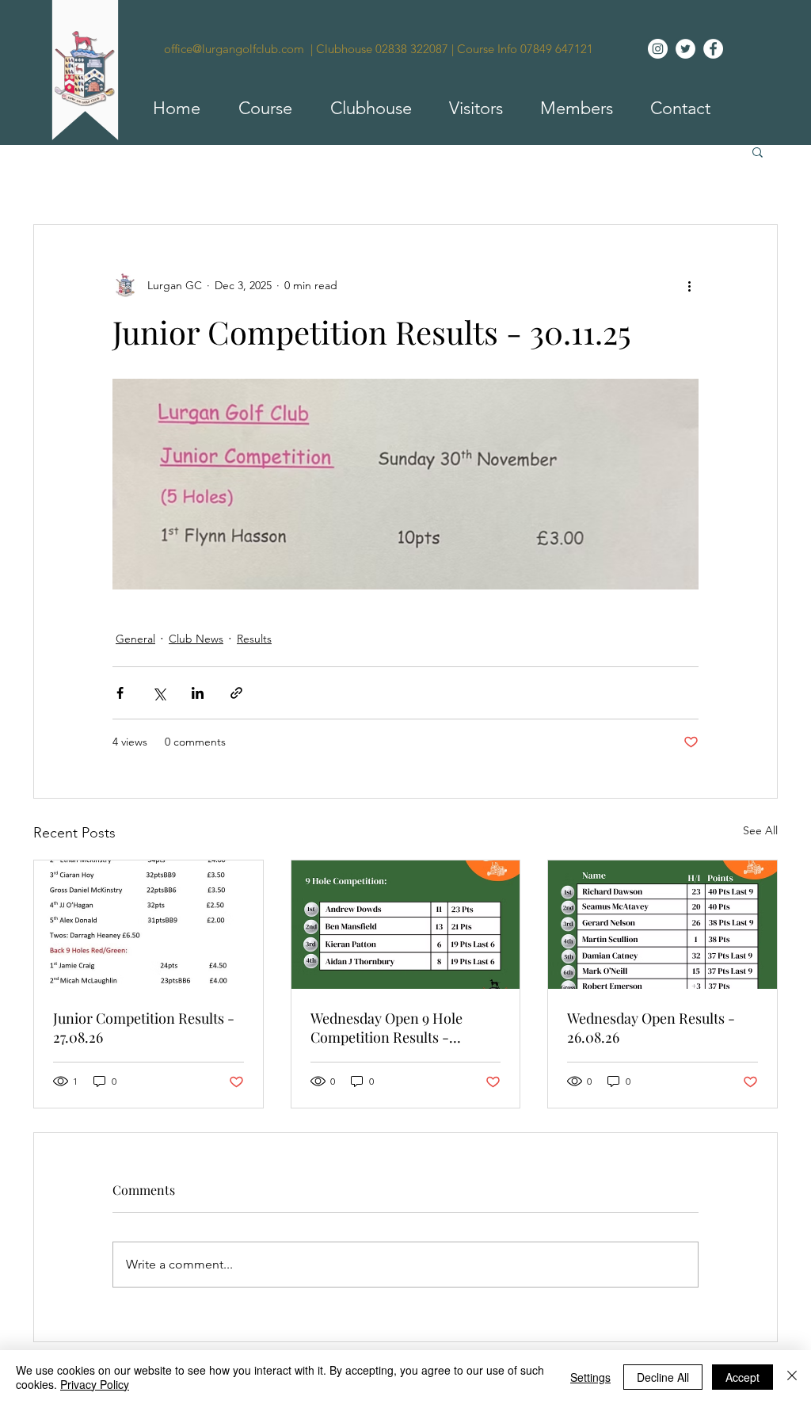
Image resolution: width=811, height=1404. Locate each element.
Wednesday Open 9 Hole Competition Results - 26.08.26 (386, 1028)
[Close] (791, 1377)
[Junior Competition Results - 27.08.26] (148, 924)
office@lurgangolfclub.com (234, 48)
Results (254, 638)
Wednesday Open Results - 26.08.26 (651, 1028)
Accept (742, 1377)
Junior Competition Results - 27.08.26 (143, 1028)
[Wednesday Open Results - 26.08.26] (662, 924)
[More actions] (689, 285)
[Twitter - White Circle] (685, 49)
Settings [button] (590, 1377)
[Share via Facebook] (120, 692)
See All (760, 830)
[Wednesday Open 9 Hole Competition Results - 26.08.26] (405, 924)
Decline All (663, 1377)
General (135, 638)
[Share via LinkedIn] (197, 692)
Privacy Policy (94, 1384)
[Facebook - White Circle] (713, 49)
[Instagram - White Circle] (658, 49)
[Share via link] (236, 692)
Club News (196, 638)
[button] (258, 108)
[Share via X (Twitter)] (158, 692)
